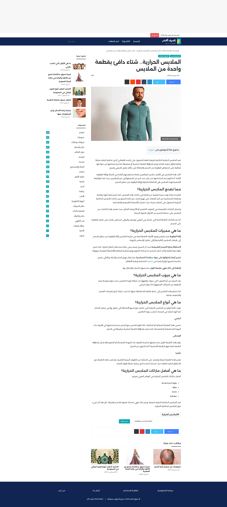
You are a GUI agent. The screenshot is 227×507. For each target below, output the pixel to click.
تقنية (81, 181)
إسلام (81, 172)
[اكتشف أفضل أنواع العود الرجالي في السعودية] (105, 457)
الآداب (81, 196)
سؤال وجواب (78, 226)
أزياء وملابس (155, 51)
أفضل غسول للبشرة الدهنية (59, 100)
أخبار (82, 186)
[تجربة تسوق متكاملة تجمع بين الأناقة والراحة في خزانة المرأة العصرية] (136, 457)
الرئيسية (136, 41)
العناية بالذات (167, 51)
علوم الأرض (79, 177)
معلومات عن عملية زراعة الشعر (167, 467)
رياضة (81, 191)
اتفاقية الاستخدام (130, 490)
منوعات (80, 137)
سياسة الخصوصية (165, 490)
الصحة (81, 157)
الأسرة (81, 231)
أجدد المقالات (113, 41)
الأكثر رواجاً (126, 41)
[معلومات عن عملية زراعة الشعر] (167, 457)
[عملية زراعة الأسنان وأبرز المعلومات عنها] (79, 113)
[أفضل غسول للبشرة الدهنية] (79, 102)
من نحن (61, 490)
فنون (81, 236)
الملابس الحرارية (170, 414)
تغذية (81, 162)
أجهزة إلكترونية (78, 201)
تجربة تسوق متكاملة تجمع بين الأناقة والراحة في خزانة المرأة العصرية (137, 469)
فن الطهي (79, 221)
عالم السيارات (78, 206)
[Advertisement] (113, 16)
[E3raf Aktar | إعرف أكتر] (171, 41)
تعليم (81, 132)
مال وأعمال (79, 147)
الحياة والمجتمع (77, 167)
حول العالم (79, 152)
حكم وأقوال (79, 216)
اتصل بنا (96, 490)
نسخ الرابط (124, 421)
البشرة (150, 261)
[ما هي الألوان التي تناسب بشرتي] (79, 66)
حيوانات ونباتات (77, 142)
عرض (151, 150)
